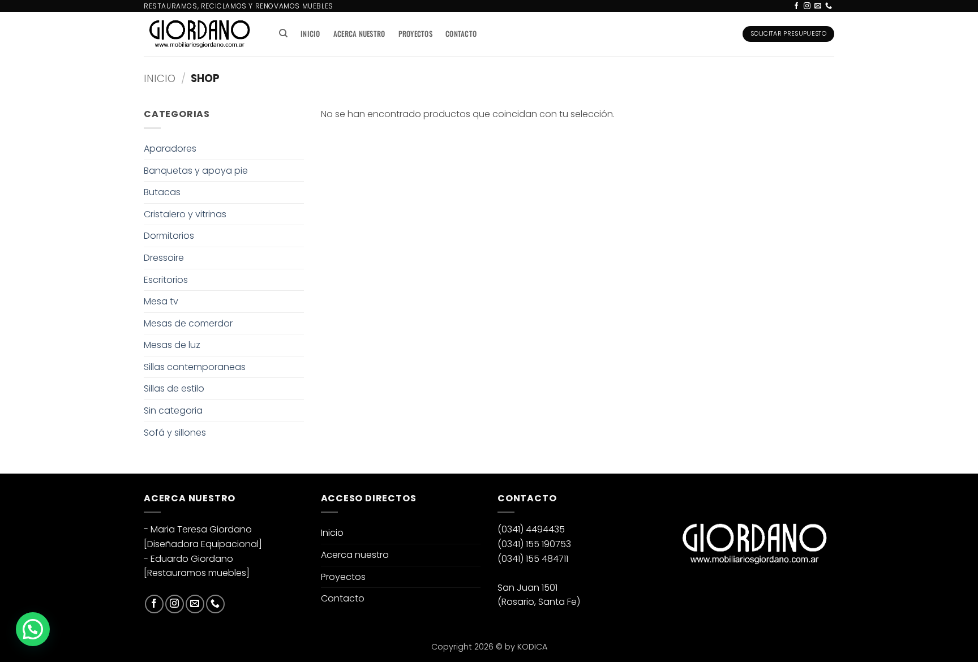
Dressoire (164, 257)
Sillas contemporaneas (195, 366)
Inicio (310, 33)
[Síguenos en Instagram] (807, 6)
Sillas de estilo (174, 388)
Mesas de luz (172, 344)
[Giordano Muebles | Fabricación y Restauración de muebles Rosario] (199, 34)
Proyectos (415, 33)
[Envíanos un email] (817, 6)
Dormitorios (169, 235)
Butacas (162, 192)
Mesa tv (161, 301)
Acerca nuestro (359, 33)
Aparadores (170, 148)
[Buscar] (283, 33)
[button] (33, 629)
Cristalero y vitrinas (185, 214)
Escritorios (166, 279)
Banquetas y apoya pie (196, 170)
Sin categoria (173, 410)
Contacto (461, 33)
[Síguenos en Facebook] (796, 6)
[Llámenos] (828, 6)
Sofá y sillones (175, 432)
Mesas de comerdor (188, 323)
